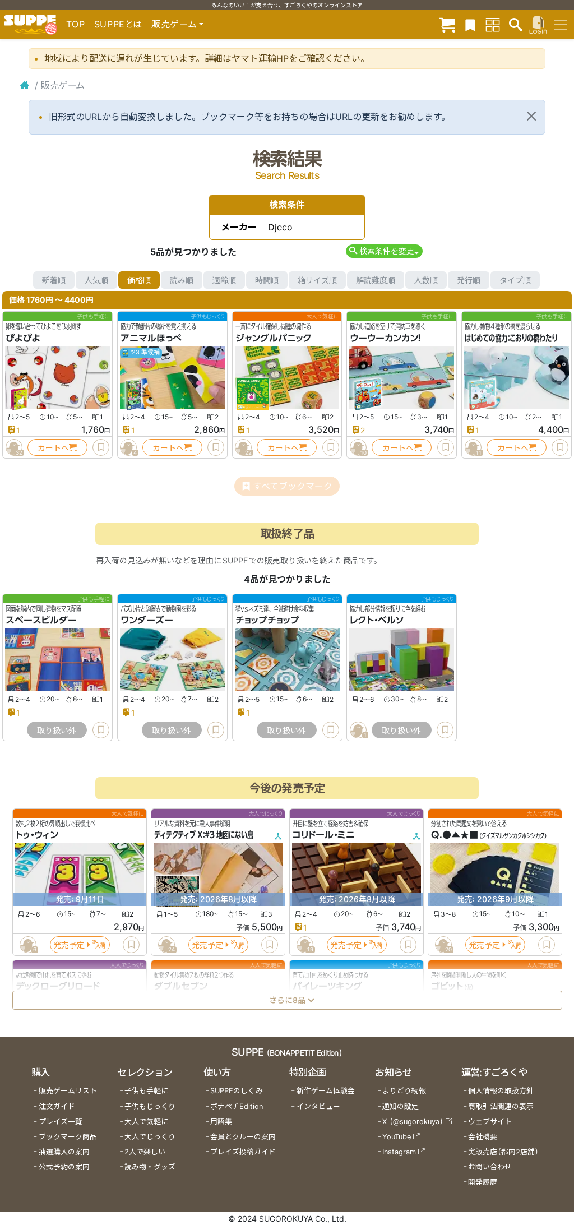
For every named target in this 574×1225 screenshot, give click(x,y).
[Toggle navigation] (560, 24)
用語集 (221, 1121)
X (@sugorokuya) (412, 1121)
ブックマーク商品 (68, 1136)
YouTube (396, 1136)
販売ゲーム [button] (174, 24)
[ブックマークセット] (470, 24)
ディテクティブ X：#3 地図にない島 (203, 835)
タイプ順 (515, 280)
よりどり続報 (404, 1091)
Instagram (399, 1152)
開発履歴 (482, 1182)
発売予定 (69, 945)
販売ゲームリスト (68, 1091)
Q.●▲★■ (454, 835)
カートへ (53, 447)
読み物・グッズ (149, 1167)
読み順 (181, 280)
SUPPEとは (118, 24)
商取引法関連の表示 (501, 1106)
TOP (75, 24)
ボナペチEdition (236, 1106)
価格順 (139, 280)
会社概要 (482, 1136)
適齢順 (224, 280)
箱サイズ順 (317, 280)
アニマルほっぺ (151, 338)
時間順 (267, 280)
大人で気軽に (146, 1121)
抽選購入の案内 (64, 1152)
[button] (384, 250)
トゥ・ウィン (37, 835)
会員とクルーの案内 (243, 1136)
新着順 (54, 280)
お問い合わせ (490, 1167)
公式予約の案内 (64, 1167)
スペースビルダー (41, 620)
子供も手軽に (146, 1091)
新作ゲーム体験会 (326, 1091)
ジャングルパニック (273, 338)
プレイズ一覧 (60, 1121)
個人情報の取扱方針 (501, 1091)
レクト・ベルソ (377, 620)
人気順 (96, 280)
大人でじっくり (149, 1136)
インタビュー (318, 1106)
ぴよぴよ (23, 338)
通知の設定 (400, 1106)
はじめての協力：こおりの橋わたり (511, 338)
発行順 (468, 280)
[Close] (531, 116)
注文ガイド (57, 1106)
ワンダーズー (147, 620)
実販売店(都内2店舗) (503, 1152)
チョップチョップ (267, 620)
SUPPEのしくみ (236, 1091)
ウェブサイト (490, 1121)
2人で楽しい (144, 1152)
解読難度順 (375, 280)
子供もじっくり (149, 1106)
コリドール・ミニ (324, 835)
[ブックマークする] (100, 447)
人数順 (426, 280)
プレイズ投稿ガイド (243, 1152)
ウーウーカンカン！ (385, 338)
